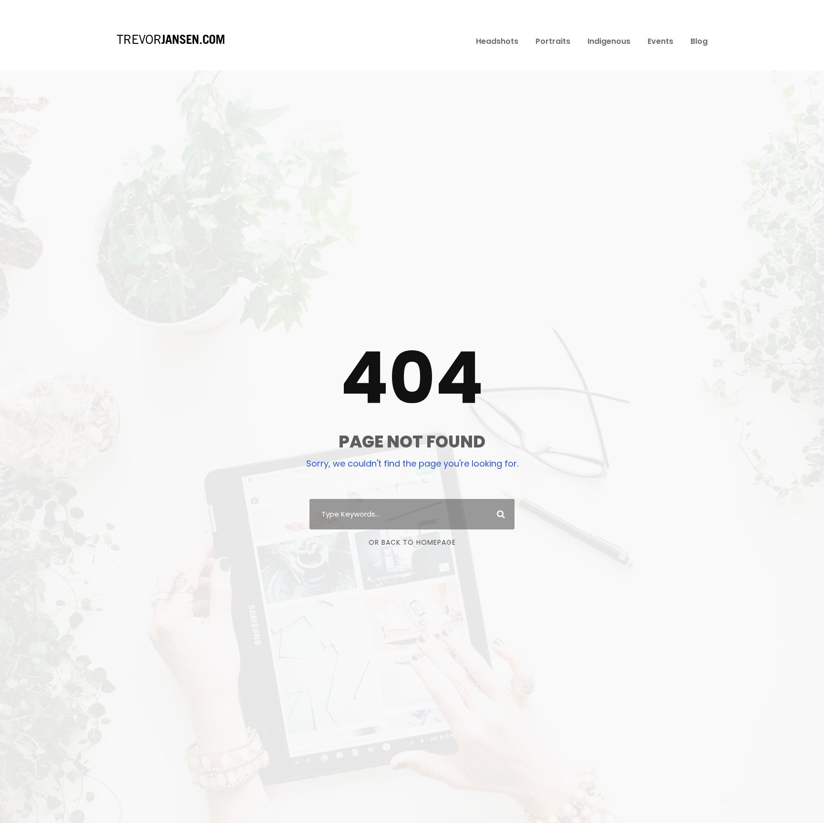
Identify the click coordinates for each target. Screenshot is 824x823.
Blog (699, 41)
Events (660, 41)
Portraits (553, 41)
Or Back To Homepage (412, 542)
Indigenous (608, 41)
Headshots (497, 41)
